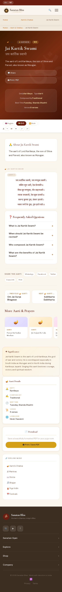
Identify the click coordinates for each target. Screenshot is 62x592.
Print (20, 280)
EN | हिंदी (8, 3)
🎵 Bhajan (11, 483)
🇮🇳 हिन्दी (21, 123)
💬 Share (12, 73)
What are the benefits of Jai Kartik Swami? (31, 254)
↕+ (27, 129)
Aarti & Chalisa (27, 20)
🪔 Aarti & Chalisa (15, 466)
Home (5, 20)
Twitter (53, 274)
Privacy (27, 583)
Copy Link (10, 280)
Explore (7, 547)
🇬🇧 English (9, 123)
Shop (5, 556)
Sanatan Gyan (10, 538)
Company (8, 565)
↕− (22, 129)
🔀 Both (32, 123)
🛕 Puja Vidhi (12, 488)
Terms (35, 583)
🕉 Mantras (12, 471)
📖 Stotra (11, 477)
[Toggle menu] (56, 10)
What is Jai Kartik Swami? (31, 225)
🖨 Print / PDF (13, 80)
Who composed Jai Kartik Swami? (31, 244)
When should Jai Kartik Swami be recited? (31, 235)
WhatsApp (29, 274)
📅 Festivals (12, 494)
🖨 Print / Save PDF (31, 444)
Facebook (42, 274)
